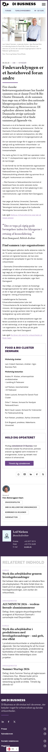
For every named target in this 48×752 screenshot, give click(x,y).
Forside (8, 11)
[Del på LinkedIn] (30, 474)
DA (13, 749)
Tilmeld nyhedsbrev (23, 11)
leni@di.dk (28, 547)
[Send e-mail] (24, 474)
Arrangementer (9, 601)
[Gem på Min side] (18, 474)
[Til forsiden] (5, 4)
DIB (14, 63)
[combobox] (12, 749)
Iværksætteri (11, 517)
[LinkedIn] (2, 722)
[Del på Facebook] (36, 474)
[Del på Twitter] (43, 474)
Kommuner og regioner (15, 512)
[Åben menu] (44, 4)
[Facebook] (8, 722)
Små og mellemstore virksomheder (21, 507)
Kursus (5, 570)
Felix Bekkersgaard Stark (12, 498)
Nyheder (22, 63)
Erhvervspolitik (12, 502)
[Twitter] (14, 722)
